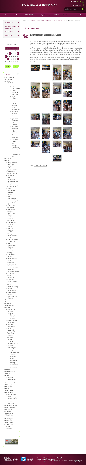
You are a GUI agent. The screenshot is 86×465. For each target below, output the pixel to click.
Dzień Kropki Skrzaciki (14, 104)
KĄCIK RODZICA (30, 15)
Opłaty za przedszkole (9, 389)
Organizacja (44, 15)
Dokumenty (9, 23)
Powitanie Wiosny (12, 287)
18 (7, 59)
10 (5, 56)
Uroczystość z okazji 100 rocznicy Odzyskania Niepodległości (16, 144)
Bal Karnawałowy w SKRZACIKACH (12, 186)
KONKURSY (10, 334)
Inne (6, 302)
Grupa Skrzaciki (12, 340)
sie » (15, 66)
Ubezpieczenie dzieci (9, 416)
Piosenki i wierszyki (10, 337)
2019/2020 (10, 83)
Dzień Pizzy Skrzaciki (10, 229)
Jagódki (9, 426)
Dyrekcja (10, 377)
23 (17, 59)
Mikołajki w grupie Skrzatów (12, 280)
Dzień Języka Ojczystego (11, 206)
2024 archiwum (46, 21)
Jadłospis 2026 (11, 332)
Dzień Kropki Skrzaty (11, 214)
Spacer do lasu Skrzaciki (11, 293)
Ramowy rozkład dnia (12, 399)
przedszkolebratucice (40, 165)
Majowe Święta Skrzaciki (11, 265)
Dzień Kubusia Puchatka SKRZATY (11, 224)
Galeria (12, 85)
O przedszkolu (11, 381)
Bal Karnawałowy (16, 88)
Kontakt (79, 15)
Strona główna (35, 21)
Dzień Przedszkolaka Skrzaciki (11, 245)
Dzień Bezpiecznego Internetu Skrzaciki (11, 191)
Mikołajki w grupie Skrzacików (10, 275)
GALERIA (56, 15)
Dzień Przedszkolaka (16, 108)
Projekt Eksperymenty (11, 290)
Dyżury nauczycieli (10, 329)
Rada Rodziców (10, 407)
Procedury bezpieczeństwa (12, 346)
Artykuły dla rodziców (11, 310)
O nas (17, 15)
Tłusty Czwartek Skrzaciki (12, 297)
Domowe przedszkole (11, 325)
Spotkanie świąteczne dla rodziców (15, 121)
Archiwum (8, 35)
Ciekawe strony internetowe (12, 322)
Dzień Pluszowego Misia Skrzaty (12, 240)
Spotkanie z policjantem (9, 412)
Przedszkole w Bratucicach (39, 5)
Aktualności (8, 15)
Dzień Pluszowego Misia (12, 237)
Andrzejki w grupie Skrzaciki (12, 169)
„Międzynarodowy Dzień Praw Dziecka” (12, 164)
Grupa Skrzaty (14, 343)
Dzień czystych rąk (11, 203)
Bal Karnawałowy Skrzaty (12, 182)
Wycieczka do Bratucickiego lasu (16, 154)
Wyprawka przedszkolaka (9, 422)
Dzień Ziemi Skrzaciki (11, 255)
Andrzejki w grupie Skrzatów (12, 173)
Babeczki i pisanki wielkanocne (11, 177)
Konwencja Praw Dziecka (10, 372)
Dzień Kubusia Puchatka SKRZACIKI (11, 219)
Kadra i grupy (11, 379)
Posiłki (9, 396)
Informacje (8, 300)
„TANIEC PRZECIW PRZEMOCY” (10, 78)
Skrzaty (9, 428)
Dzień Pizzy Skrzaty (10, 233)
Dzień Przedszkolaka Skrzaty (11, 251)
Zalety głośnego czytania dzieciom (12, 316)
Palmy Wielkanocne (11, 284)
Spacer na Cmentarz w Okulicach (15, 114)
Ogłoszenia (8, 387)
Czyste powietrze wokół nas (15, 92)
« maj (7, 66)
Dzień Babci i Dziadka (14, 98)
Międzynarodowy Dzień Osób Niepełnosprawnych (13, 270)
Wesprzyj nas (9, 419)
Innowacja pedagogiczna (9, 305)
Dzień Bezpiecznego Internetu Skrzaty (12, 198)
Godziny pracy (11, 394)
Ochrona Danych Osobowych (10, 27)
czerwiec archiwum (59, 21)
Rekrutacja (9, 32)
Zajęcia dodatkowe (10, 403)
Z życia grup (67, 15)
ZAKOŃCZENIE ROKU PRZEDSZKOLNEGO (45, 35)
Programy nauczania (11, 406)
